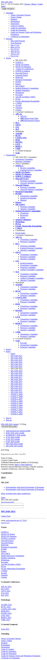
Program (9, 39)
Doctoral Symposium (23, 80)
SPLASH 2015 (16, 382)
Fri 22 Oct (14, 56)
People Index (20, 233)
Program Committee (28, 181)
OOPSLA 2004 (17, 405)
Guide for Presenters (18, 30)
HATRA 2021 (6, 613)
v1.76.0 (23, 520)
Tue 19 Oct (15, 49)
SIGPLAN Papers (22, 65)
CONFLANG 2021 (8, 609)
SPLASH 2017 (16, 377)
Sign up (9, 420)
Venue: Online (16, 17)
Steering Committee (22, 161)
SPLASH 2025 (16, 360)
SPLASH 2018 (16, 375)
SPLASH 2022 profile (14, 444)
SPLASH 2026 (16, 358)
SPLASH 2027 (16, 356)
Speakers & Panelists (28, 198)
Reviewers (24, 215)
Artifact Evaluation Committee (32, 270)
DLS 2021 (5, 589)
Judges (22, 217)
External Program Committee (31, 248)
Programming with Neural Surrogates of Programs (25, 487)
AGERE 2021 (6, 605)
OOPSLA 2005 (17, 403)
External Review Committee (31, 170)
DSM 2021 (5, 611)
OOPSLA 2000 (17, 414)
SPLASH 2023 (16, 364)
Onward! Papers (21, 75)
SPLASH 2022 (16, 367)
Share (3, 498)
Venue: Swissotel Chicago (20, 15)
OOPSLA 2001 (17, 412)
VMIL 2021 (5, 620)
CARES (18, 103)
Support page (5, 523)
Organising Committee (28, 239)
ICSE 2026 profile (13, 442)
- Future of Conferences (24, 69)
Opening (18, 108)
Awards (18, 105)
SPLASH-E (20, 86)
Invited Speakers (26, 263)
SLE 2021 (5, 595)
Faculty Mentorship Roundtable (27, 101)
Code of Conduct (17, 26)
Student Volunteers (22, 90)
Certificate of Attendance (20, 37)
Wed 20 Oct (15, 52)
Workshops (19, 93)
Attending (9, 13)
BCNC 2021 (6, 607)
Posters (18, 84)
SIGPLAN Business (23, 67)
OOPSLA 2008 (17, 397)
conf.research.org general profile (18, 431)
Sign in (8, 418)
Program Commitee (27, 207)
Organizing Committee (24, 159)
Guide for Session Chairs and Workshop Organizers (20, 656)
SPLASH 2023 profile (14, 446)
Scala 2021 (5, 629)
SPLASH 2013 (16, 386)
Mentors (23, 200)
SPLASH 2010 (16, 392)
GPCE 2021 (5, 591)
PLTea (17, 99)
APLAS (23, 116)
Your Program (16, 43)
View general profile (7, 502)
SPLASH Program (18, 41)
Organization (11, 155)
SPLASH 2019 (16, 373)
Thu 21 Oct (15, 54)
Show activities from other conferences (15, 493)
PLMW (18, 82)
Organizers (24, 213)
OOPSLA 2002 (17, 410)
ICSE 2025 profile (13, 439)
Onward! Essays (21, 73)
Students (14, 19)
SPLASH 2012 (16, 388)
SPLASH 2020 (16, 371)
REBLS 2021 (6, 618)
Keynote (23, 343)
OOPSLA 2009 (17, 395)
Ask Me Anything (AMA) (25, 97)
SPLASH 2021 (7, 424)
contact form (5, 516)
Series (13, 354)
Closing (18, 110)
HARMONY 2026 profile (16, 435)
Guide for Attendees (18, 28)
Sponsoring (15, 24)
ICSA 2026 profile (13, 437)
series (16, 424)
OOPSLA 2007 (17, 399)
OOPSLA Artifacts (22, 71)
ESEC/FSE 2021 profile (15, 433)
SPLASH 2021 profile (9, 427)
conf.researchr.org (12, 520)
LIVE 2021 (5, 615)
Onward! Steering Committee (31, 183)
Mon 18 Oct (15, 47)
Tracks (8, 58)
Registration (15, 21)
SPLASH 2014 (16, 384)
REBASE (19, 77)
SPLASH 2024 (16, 362)
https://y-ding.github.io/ (23, 465)
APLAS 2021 (6, 587)
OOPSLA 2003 (17, 407)
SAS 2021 (5, 593)
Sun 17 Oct (15, 45)
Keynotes (19, 95)
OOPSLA (19, 62)
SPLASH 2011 (16, 390)
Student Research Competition (27, 88)
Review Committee (27, 168)
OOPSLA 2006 (17, 401)
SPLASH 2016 (16, 379)
